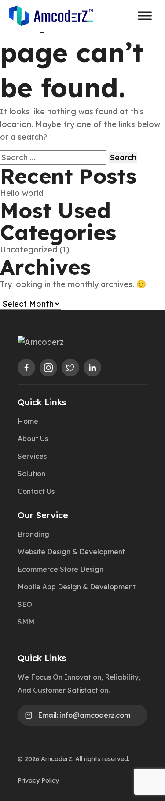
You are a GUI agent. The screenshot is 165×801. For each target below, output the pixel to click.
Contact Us (36, 491)
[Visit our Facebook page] (26, 367)
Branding (33, 534)
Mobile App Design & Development (77, 586)
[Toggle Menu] (145, 15)
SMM (26, 621)
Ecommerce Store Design (60, 569)
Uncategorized (28, 250)
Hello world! (22, 193)
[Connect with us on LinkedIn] (92, 367)
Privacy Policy (38, 780)
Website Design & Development (71, 551)
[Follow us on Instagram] (48, 367)
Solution (31, 473)
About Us (33, 438)
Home (28, 421)
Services (32, 456)
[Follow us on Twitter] (70, 367)
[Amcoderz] (71, 342)
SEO (25, 604)
